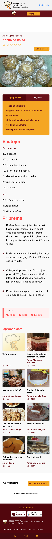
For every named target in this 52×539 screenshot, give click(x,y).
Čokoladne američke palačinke (14, 451)
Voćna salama (14, 350)
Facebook (7, 529)
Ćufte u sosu (12, 115)
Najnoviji (38, 97)
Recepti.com (5, 522)
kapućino (38, 315)
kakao (12, 315)
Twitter (15, 529)
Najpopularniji (14, 97)
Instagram (31, 529)
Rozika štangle (38, 451)
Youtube (22, 529)
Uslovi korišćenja (37, 521)
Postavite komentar (38, 483)
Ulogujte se (33, 14)
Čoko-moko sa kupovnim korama (22, 120)
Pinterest (40, 529)
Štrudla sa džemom (16, 125)
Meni (26, 536)
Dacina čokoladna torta (38, 384)
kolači (25, 315)
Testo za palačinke (15, 106)
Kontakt (20, 523)
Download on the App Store (18, 514)
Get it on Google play (34, 514)
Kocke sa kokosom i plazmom (14, 418)
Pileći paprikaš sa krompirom (20, 129)
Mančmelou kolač (38, 418)
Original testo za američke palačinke (24, 110)
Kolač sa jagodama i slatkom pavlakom (38, 350)
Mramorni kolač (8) (14, 384)
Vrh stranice (25, 507)
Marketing (12, 523)
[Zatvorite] (2, 5)
